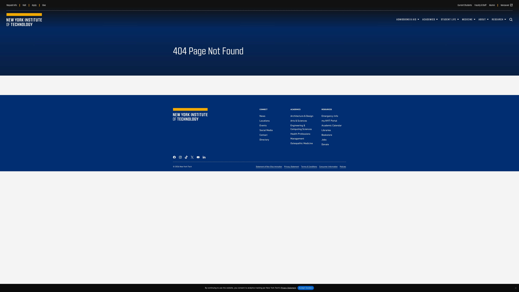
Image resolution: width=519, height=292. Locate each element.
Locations (265, 120)
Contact (263, 134)
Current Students (465, 5)
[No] (515, 288)
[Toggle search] (511, 19)
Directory (264, 139)
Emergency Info (330, 116)
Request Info (11, 5)
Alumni (492, 5)
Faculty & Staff (480, 5)
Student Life (448, 19)
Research (497, 19)
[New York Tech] (24, 19)
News (262, 116)
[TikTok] (186, 157)
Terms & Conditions (309, 166)
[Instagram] (180, 157)
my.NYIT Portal (329, 120)
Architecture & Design (301, 116)
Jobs (324, 139)
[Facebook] (174, 157)
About (482, 19)
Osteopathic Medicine (301, 143)
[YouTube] (198, 157)
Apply (34, 5)
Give (44, 5)
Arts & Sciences (298, 120)
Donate (325, 144)
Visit (24, 5)
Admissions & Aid (406, 19)
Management (297, 138)
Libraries (326, 130)
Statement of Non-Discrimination (269, 166)
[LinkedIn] (204, 157)
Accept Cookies (306, 288)
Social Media (266, 130)
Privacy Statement (291, 166)
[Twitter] (192, 157)
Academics (428, 19)
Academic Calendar (332, 125)
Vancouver (505, 5)
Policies (343, 166)
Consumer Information (328, 166)
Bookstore (327, 134)
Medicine (467, 19)
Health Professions (300, 133)
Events (263, 125)
